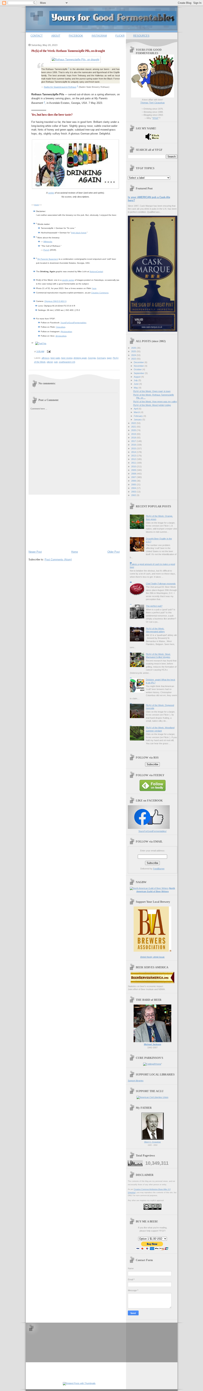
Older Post (113, 551)
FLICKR (119, 35)
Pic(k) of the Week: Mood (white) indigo (152, 405)
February (138, 416)
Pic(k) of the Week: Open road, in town (151, 391)
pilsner (50, 362)
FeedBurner (159, 868)
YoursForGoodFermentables (73, 323)
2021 (134, 427)
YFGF (155, 118)
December (139, 362)
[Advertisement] (58, 521)
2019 (134, 434)
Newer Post (35, 551)
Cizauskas (60, 327)
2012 (134, 459)
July (136, 380)
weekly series (68, 280)
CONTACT (37, 35)
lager (109, 358)
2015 (134, 448)
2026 (134, 348)
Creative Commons (99, 293)
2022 (134, 423)
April (136, 408)
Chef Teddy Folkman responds (161, 583)
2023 (134, 359)
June (136, 384)
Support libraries (136, 1080)
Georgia (92, 358)
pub (56, 362)
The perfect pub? (154, 606)
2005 (134, 484)
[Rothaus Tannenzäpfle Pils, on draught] (75, 59)
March (137, 412)
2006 (134, 481)
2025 (134, 351)
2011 (134, 463)
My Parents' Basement (47, 259)
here (94, 288)
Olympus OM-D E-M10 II (55, 301)
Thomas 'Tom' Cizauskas (152, 102)
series (51, 193)
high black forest (78, 233)
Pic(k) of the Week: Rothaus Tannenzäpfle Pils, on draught (68, 51)
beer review (66, 358)
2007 (134, 477)
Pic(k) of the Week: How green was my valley (155, 401)
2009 (134, 470)
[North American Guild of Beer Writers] (149, 888)
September (139, 373)
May (136, 387)
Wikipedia (47, 241)
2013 (134, 455)
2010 (134, 466)
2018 (134, 437)
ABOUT (55, 35)
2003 (134, 491)
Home (74, 551)
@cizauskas (61, 336)
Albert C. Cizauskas (152, 1142)
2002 (134, 495)
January (138, 419)
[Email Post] (48, 351)
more (36, 205)
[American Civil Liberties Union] (152, 1097)
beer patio (55, 358)
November (139, 366)
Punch (46, 250)
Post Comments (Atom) (58, 559)
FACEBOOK (76, 35)
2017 (134, 441)
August (137, 377)
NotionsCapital (96, 271)
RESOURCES (141, 35)
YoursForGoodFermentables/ (152, 831)
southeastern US (67, 362)
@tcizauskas (66, 331)
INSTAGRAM (99, 35)
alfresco (45, 358)
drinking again (80, 358)
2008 (134, 473)
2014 (134, 452)
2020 (134, 430)
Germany (101, 358)
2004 (134, 488)
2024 (134, 355)
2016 (134, 445)
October (138, 369)
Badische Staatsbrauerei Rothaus (60, 87)
